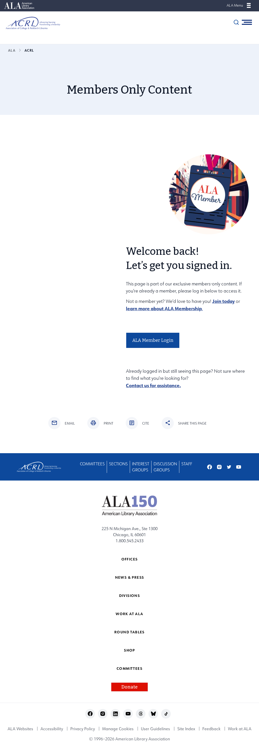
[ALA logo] (130, 505)
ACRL (29, 50)
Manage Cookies (118, 728)
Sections (118, 463)
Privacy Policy (82, 728)
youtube (238, 467)
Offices (129, 559)
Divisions (129, 595)
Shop (129, 650)
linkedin (115, 713)
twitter (229, 467)
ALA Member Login (152, 340)
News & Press (129, 577)
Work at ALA (129, 613)
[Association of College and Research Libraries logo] (30, 23)
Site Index (186, 728)
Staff (186, 463)
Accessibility (51, 728)
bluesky (153, 713)
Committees (92, 463)
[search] (236, 22)
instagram (219, 467)
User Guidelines (155, 728)
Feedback (211, 728)
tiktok (166, 714)
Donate (129, 687)
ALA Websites (20, 728)
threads (140, 714)
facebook (209, 467)
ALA (11, 50)
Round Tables (129, 632)
